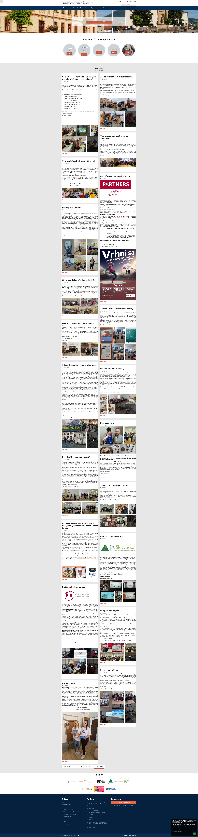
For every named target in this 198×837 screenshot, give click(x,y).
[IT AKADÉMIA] (119, 781)
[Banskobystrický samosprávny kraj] (111, 789)
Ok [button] (194, 833)
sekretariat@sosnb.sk (94, 806)
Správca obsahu (68, 802)
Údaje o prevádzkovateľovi (70, 814)
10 (97, 766)
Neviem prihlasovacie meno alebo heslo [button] (123, 805)
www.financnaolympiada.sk (119, 217)
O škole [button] (104, 8)
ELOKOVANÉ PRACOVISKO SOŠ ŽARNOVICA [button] (99, 22)
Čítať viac (65, 154)
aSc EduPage (133, 835)
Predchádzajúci (67, 766)
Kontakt (66, 821)
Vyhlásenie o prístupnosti (70, 807)
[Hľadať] (135, 4)
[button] (124, 1)
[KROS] (81, 781)
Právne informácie (68, 809)
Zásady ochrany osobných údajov (72, 812)
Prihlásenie (133, 1)
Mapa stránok (67, 816)
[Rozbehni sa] (127, 782)
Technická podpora (68, 804)
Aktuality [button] (72, 8)
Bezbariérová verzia (67, 835)
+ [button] (120, 1)
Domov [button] (65, 8)
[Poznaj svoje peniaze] (89, 781)
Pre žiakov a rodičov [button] (82, 8)
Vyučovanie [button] (94, 8)
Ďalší (101, 766)
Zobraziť (69, 53)
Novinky (66, 824)
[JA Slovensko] (111, 782)
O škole (66, 819)
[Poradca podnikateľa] (101, 781)
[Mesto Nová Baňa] (73, 781)
